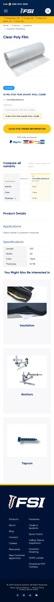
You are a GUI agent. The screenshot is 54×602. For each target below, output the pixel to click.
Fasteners (34, 519)
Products (16, 25)
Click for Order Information (27, 128)
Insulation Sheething (16, 29)
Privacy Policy (38, 588)
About (12, 525)
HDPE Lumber (36, 558)
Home (5, 25)
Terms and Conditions (19, 588)
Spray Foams (36, 534)
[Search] (48, 11)
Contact (13, 537)
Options (7, 105)
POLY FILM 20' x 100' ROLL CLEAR (20, 110)
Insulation (28, 25)
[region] (27, 187)
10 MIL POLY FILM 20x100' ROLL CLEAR (22, 116)
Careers (13, 543)
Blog (11, 531)
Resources (14, 549)
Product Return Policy (28, 590)
